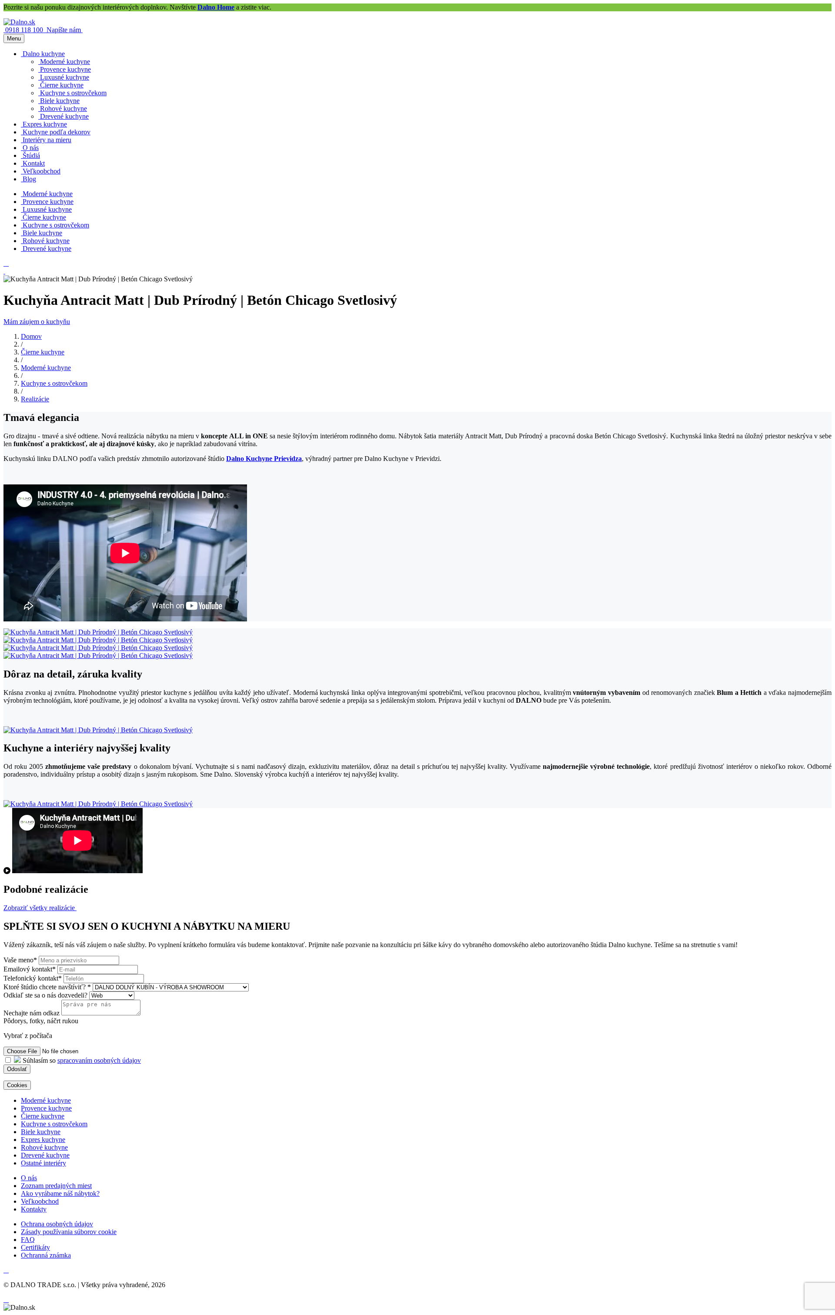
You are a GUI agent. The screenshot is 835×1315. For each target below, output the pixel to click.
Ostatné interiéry (43, 1163)
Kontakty (34, 1209)
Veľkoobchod (40, 1201)
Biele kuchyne (40, 1131)
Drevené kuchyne (45, 1155)
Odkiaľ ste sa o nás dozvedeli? (46, 995)
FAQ (28, 1239)
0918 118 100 (25, 29)
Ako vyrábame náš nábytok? (60, 1193)
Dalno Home (215, 7)
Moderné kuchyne (46, 367)
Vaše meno (20, 960)
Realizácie (35, 399)
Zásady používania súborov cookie (69, 1231)
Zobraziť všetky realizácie (40, 907)
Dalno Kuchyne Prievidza (264, 458)
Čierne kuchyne (42, 352)
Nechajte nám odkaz (31, 1013)
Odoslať (17, 1069)
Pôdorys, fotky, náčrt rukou (40, 1021)
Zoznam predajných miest (56, 1185)
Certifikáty (35, 1247)
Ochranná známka (46, 1255)
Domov (31, 336)
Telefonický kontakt (32, 978)
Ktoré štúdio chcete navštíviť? (47, 987)
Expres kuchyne (43, 1139)
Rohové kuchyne (44, 1147)
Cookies (17, 1085)
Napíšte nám (65, 29)
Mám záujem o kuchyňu (36, 321)
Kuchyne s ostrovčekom (54, 383)
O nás (29, 1177)
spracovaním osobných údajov (99, 1060)
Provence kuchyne (46, 1108)
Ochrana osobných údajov (57, 1224)
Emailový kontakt (29, 969)
